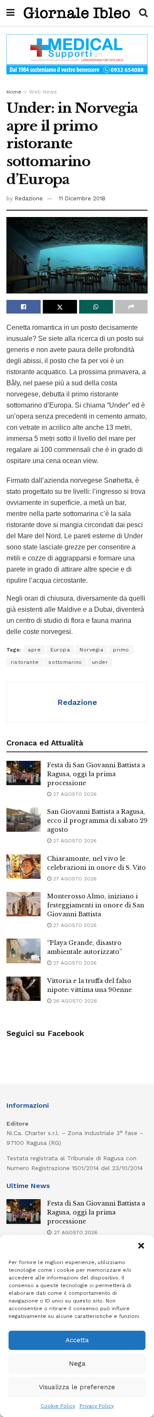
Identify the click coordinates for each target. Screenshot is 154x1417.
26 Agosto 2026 (74, 1001)
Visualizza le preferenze (77, 1387)
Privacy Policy (97, 1406)
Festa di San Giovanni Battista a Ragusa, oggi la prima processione (96, 774)
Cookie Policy (58, 1406)
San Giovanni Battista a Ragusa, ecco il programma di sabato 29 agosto (97, 820)
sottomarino (65, 662)
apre (34, 650)
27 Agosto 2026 (74, 794)
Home (13, 92)
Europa (60, 650)
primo (121, 650)
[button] (141, 1245)
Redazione (29, 198)
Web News (43, 92)
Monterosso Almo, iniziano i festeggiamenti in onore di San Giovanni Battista (95, 905)
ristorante (24, 662)
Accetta (77, 1340)
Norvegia (91, 650)
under (100, 662)
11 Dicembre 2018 (82, 198)
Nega (77, 1363)
